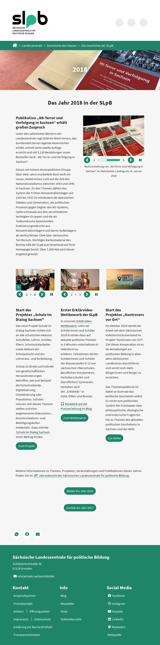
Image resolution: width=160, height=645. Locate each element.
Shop (64, 611)
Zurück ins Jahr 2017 (80, 508)
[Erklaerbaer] (80, 279)
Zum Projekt (26, 446)
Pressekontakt (22, 604)
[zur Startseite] (30, 22)
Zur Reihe (114, 438)
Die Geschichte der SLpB (97, 45)
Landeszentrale (32, 45)
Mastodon (118, 627)
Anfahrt (18, 611)
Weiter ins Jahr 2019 (80, 491)
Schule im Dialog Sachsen (33, 432)
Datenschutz (42, 619)
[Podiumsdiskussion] (35, 279)
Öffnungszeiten (39, 611)
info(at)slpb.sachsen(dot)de (36, 576)
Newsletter (67, 604)
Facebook (118, 596)
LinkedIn (117, 619)
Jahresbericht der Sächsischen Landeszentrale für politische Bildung (84, 475)
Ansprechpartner (24, 596)
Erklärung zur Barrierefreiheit (32, 627)
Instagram (118, 604)
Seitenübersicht (70, 619)
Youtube (117, 611)
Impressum (20, 619)
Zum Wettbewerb (74, 418)
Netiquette (114, 635)
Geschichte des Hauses (62, 45)
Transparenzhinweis (26, 635)
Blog (63, 596)
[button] (87, 160)
